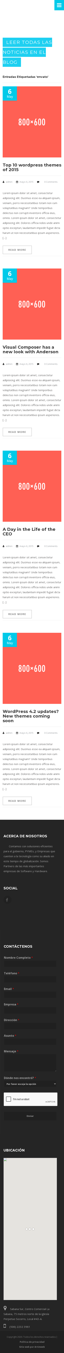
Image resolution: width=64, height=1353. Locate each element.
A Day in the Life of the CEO (29, 531)
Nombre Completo (18, 958)
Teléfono (11, 973)
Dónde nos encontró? (20, 1078)
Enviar (30, 1116)
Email (9, 989)
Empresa (11, 1004)
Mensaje (11, 1051)
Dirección (11, 1020)
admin (9, 181)
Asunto (10, 1036)
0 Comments (51, 181)
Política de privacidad (32, 1341)
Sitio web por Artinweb (32, 1346)
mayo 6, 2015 (26, 181)
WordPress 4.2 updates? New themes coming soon (31, 716)
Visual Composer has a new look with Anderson (30, 349)
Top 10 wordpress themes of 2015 (32, 167)
